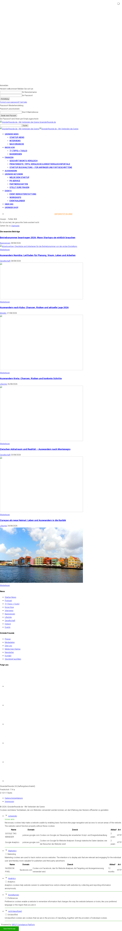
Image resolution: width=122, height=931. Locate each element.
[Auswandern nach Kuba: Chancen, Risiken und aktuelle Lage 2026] (41, 369)
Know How (9, 607)
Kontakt (8, 656)
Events (8, 191)
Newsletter (9, 652)
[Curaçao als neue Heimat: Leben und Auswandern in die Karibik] (41, 582)
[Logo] (19, 129)
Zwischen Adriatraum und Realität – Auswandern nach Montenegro (35, 449)
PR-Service (15, 181)
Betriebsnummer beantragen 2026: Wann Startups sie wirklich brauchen (37, 237)
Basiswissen (16, 154)
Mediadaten (10, 642)
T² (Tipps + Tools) (18, 151)
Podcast (8, 600)
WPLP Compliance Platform (23, 924)
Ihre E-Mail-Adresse (30, 112)
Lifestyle (3, 384)
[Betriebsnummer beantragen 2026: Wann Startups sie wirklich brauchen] (38, 246)
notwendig (12, 816)
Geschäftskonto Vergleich (24, 161)
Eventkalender (17, 201)
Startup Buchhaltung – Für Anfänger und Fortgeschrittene (41, 167)
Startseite (15, 226)
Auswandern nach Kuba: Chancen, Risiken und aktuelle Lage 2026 (34, 307)
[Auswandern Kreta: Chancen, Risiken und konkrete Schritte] (41, 440)
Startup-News (17, 137)
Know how (10, 147)
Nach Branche (17, 144)
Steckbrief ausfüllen (13, 659)
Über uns (9, 204)
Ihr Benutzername (29, 92)
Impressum (9, 801)
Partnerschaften (19, 184)
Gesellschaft (5, 261)
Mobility (3, 313)
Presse (8, 639)
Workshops (15, 197)
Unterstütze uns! (63, 214)
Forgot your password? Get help (13, 102)
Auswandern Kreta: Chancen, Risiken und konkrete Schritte (31, 378)
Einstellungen (13, 895)
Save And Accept (9, 929)
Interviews (15, 141)
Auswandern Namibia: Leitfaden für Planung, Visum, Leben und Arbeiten (38, 255)
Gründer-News (12, 134)
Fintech (8, 624)
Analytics (12, 878)
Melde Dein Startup (19, 177)
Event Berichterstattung (23, 194)
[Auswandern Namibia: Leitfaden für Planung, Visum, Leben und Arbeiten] (41, 299)
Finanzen (9, 157)
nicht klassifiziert (15, 911)
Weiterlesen (5, 250)
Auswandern (11, 171)
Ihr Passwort (27, 95)
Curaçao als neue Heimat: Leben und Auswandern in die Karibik (33, 520)
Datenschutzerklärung (14, 798)
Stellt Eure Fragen (19, 187)
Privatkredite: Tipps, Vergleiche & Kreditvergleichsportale (40, 164)
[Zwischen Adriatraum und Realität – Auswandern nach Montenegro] (41, 511)
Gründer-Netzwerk (14, 174)
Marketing (12, 851)
